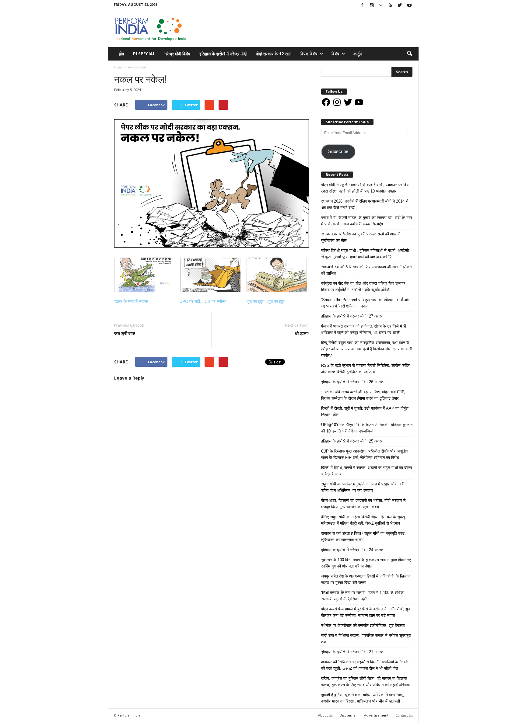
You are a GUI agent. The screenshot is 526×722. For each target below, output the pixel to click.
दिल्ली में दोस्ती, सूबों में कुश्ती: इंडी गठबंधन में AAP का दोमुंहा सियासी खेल (365, 411)
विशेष (335, 54)
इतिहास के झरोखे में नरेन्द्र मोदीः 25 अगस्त (352, 441)
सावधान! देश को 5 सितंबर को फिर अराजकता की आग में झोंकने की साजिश (366, 270)
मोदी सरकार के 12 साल (273, 54)
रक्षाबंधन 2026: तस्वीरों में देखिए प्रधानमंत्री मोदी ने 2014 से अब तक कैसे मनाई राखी (365, 204)
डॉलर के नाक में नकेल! (131, 301)
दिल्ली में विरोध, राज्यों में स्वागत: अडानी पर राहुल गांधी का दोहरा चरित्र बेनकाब (366, 470)
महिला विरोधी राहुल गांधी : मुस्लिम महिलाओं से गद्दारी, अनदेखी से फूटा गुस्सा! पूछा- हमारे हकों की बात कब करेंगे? (365, 253)
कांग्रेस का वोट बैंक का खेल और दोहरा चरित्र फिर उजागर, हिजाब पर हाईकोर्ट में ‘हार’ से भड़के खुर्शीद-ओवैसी (364, 286)
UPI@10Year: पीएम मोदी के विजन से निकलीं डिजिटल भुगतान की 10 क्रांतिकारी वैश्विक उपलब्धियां (366, 427)
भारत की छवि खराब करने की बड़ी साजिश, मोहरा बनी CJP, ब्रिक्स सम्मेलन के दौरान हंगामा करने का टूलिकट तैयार (363, 395)
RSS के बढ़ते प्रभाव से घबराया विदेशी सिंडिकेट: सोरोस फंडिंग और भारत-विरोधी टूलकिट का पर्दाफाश (365, 368)
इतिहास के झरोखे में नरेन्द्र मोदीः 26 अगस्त (352, 382)
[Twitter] (400, 5)
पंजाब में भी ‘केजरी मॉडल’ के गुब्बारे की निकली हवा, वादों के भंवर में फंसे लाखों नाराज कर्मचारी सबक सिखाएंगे (366, 220)
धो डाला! (302, 333)
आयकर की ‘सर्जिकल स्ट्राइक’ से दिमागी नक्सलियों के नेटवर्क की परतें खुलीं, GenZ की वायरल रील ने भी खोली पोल (365, 665)
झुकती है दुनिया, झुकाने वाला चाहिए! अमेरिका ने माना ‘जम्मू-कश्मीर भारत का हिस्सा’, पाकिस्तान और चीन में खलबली (363, 697)
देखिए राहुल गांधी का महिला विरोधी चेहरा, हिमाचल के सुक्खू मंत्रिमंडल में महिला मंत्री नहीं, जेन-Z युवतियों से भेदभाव (363, 520)
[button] (409, 54)
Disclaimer (348, 715)
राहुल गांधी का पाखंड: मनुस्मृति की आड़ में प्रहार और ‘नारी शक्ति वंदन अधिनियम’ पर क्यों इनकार (362, 487)
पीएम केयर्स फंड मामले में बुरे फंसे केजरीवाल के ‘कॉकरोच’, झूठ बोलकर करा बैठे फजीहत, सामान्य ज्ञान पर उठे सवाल (365, 612)
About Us (325, 715)
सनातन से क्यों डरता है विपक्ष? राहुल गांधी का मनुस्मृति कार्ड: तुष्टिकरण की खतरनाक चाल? (363, 536)
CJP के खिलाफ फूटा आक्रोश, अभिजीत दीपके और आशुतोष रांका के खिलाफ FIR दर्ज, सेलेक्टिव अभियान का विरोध (364, 454)
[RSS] (390, 5)
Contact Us (404, 715)
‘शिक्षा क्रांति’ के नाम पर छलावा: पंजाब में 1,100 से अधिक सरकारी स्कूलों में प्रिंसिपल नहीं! (362, 595)
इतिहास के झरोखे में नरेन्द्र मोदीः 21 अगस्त (352, 652)
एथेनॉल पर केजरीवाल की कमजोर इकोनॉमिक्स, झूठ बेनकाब (363, 625)
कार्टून (357, 54)
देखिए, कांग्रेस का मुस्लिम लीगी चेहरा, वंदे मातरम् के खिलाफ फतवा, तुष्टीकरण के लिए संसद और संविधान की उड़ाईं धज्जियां (365, 681)
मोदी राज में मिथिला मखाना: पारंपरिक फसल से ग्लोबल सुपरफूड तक (366, 638)
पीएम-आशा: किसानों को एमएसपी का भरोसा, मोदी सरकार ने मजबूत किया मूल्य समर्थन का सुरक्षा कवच (363, 503)
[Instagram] (371, 5)
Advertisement (376, 715)
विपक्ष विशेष (308, 54)
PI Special (144, 54)
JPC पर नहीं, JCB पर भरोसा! (203, 301)
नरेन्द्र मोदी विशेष (177, 54)
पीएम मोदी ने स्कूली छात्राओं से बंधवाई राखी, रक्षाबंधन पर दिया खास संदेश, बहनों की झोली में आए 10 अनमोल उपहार (365, 187)
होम (121, 54)
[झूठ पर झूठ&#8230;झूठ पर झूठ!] (277, 275)
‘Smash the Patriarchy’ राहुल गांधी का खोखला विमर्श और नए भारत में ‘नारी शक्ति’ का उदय (365, 302)
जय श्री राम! (124, 333)
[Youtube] (409, 5)
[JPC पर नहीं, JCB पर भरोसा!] (210, 275)
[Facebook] (362, 5)
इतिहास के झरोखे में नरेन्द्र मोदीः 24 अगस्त (352, 549)
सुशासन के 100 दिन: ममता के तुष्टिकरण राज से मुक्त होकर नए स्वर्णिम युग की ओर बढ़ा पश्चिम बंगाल (366, 562)
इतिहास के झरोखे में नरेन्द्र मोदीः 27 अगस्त (352, 316)
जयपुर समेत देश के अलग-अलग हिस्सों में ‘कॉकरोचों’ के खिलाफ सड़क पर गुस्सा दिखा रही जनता (366, 579)
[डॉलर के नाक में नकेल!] (144, 275)
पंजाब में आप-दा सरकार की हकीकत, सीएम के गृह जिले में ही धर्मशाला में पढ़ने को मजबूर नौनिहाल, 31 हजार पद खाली (363, 329)
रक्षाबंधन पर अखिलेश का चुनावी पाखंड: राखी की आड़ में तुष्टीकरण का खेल (360, 237)
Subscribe (338, 151)
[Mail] (381, 5)
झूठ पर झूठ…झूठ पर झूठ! (266, 301)
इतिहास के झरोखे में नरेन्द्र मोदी (223, 54)
